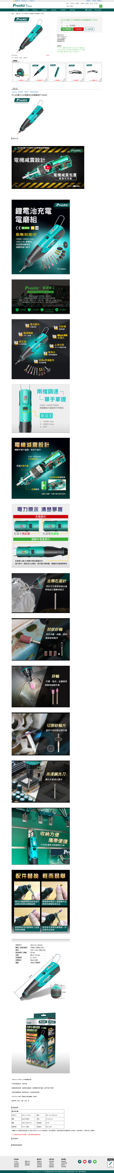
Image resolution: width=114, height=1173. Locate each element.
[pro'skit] (22, 6)
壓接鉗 (87, 3)
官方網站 (98, 10)
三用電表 (82, 3)
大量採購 (90, 29)
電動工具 (27, 1161)
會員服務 (63, 10)
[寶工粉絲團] (89, 1164)
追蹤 (48, 55)
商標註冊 (39, 1163)
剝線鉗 (77, 3)
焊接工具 (34, 10)
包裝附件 (26, 92)
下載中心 (51, 1163)
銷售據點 (51, 1166)
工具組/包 (25, 10)
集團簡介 (39, 1161)
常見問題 (51, 1161)
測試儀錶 (44, 10)
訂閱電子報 (64, 1163)
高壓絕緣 (27, 1165)
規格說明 (20, 92)
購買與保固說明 (34, 92)
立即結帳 (78, 29)
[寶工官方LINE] (94, 1164)
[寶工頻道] (84, 1164)
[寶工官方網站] (79, 1164)
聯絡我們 (39, 1166)
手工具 (16, 10)
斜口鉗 (91, 3)
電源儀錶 (16, 1165)
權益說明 (63, 1161)
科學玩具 (72, 3)
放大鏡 (95, 3)
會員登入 (88, 1)
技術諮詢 (51, 1165)
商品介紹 (15, 88)
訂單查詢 (94, 1)
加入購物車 (67, 29)
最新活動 (72, 10)
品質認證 (39, 1165)
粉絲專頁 (89, 10)
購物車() (99, 1)
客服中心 (63, 1165)
